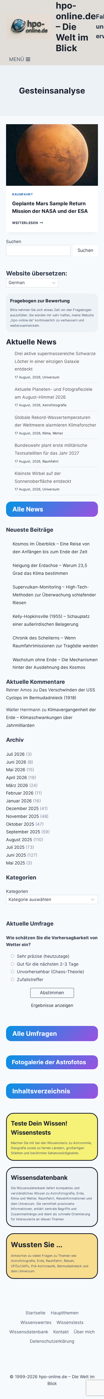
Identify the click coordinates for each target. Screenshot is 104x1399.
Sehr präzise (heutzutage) (43, 956)
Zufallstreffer (30, 979)
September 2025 (23, 831)
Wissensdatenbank (28, 1331)
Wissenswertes (35, 1322)
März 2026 (17, 785)
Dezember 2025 (22, 808)
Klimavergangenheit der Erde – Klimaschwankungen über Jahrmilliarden (51, 717)
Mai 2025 (15, 863)
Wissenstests (70, 1322)
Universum (50, 377)
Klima (46, 433)
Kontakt (61, 1331)
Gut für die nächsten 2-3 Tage (48, 964)
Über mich (84, 1331)
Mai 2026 (15, 769)
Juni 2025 (16, 855)
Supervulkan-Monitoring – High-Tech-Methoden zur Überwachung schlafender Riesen (54, 594)
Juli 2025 (15, 847)
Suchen (13, 241)
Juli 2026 (15, 754)
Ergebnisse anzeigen (52, 1005)
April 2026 (16, 777)
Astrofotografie (54, 405)
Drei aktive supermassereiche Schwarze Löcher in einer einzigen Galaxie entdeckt (55, 361)
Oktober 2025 (20, 824)
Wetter (58, 433)
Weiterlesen (27, 223)
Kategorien (17, 891)
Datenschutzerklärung (52, 1341)
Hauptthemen (65, 1312)
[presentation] (52, 155)
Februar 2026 (20, 793)
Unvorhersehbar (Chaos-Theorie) (50, 971)
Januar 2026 (19, 800)
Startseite (35, 1312)
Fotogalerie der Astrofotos (49, 1062)
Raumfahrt (22, 194)
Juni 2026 (16, 762)
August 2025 (19, 839)
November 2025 (22, 816)
